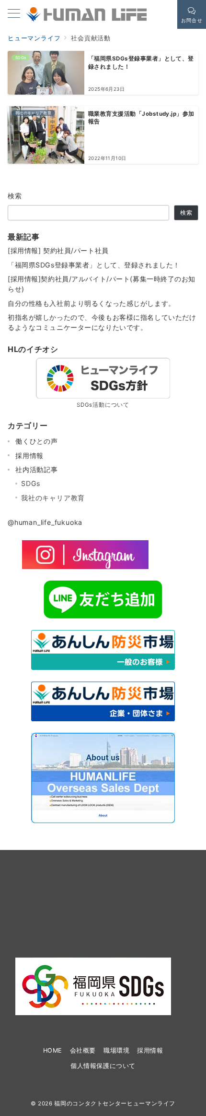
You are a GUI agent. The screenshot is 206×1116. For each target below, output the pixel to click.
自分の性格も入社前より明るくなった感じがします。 (91, 303)
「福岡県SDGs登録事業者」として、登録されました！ (94, 265)
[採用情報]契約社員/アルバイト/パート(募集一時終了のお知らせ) (101, 284)
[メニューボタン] (14, 14)
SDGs (30, 483)
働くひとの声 (36, 441)
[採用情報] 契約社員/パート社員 (58, 250)
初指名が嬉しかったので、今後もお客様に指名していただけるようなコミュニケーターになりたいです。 (102, 322)
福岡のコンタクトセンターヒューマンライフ (114, 1103)
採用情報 (29, 455)
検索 (15, 196)
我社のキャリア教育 (53, 498)
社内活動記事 (36, 469)
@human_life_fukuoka (45, 522)
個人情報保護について (102, 1065)
